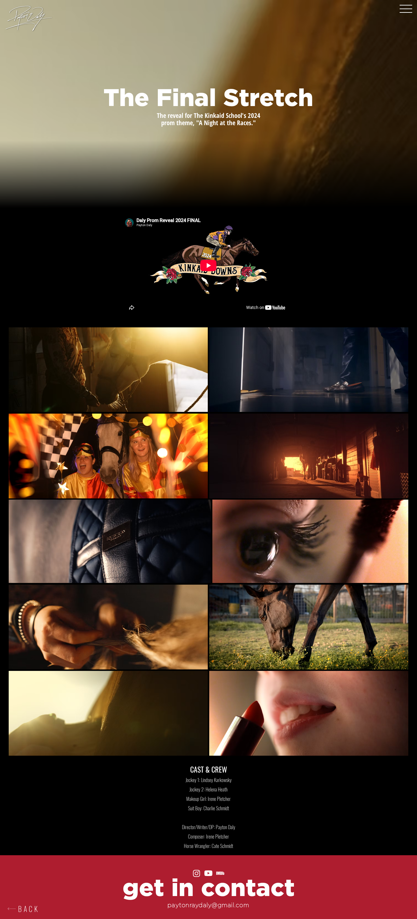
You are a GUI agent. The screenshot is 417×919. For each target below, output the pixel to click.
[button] (406, 9)
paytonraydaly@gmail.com (208, 905)
